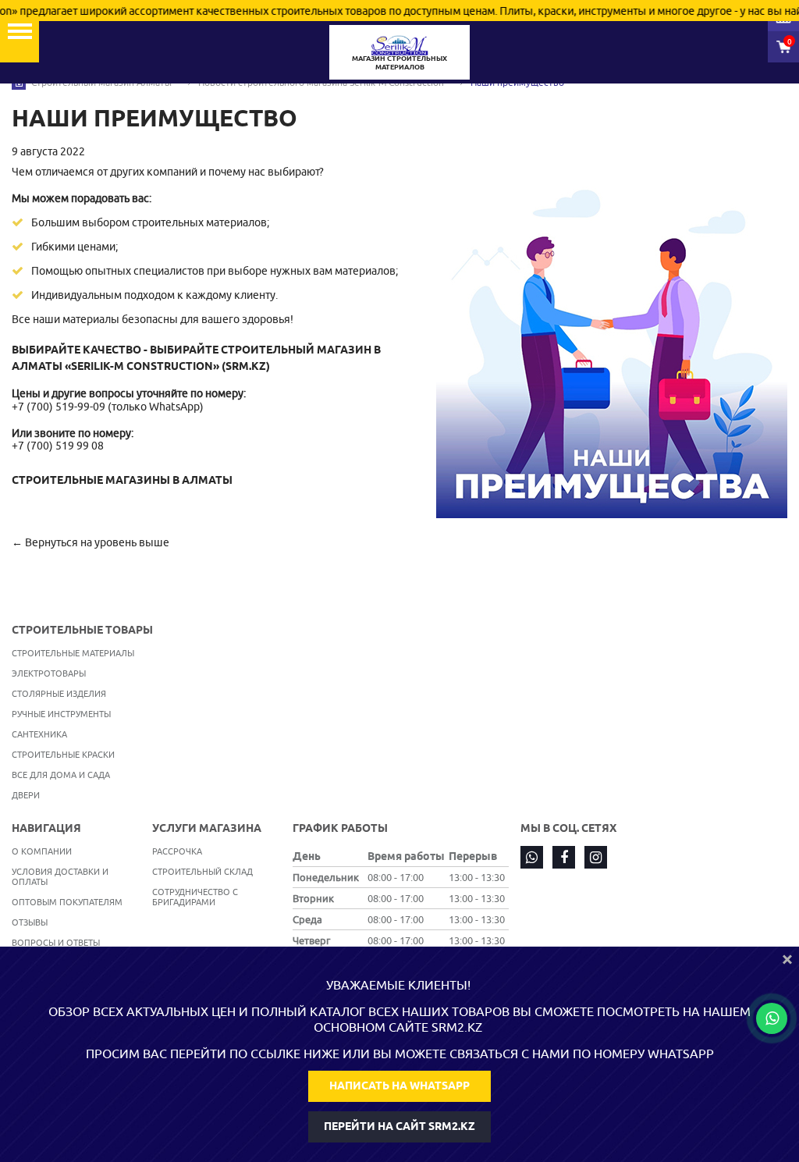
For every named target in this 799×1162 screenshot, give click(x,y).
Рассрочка (177, 851)
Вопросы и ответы (56, 942)
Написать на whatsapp (399, 1085)
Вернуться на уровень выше (97, 542)
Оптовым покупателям (67, 902)
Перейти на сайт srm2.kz (399, 1126)
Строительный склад (202, 871)
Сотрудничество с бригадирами (195, 897)
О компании (42, 851)
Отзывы (30, 922)
